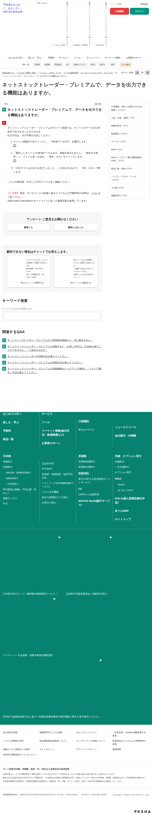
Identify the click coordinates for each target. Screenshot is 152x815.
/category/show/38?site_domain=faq (147, 168)
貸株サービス (10, 498)
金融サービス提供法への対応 (16, 749)
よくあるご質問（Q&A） (27, 73)
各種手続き (119, 125)
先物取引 (119, 461)
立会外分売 (48, 463)
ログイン (139, 11)
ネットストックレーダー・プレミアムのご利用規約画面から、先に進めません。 (50, 340)
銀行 (113, 65)
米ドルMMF (122, 510)
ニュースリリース (125, 427)
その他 (117, 188)
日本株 (37, 65)
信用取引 (7, 467)
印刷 (99, 104)
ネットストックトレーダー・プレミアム (97, 73)
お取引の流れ (49, 502)
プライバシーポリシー (86, 749)
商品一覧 (25, 65)
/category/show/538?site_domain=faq (147, 149)
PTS (5, 503)
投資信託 (58, 65)
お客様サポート (134, 57)
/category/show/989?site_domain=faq (147, 195)
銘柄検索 (144, 4)
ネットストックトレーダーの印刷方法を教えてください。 (38, 356)
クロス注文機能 (50, 492)
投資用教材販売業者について (52, 741)
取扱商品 (119, 133)
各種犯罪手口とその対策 (50, 732)
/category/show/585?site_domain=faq (147, 108)
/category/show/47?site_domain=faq (147, 134)
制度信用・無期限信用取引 (18, 472)
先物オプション (79, 65)
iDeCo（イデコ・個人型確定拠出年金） (126, 159)
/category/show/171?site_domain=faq (147, 141)
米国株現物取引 (86, 461)
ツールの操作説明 (71, 73)
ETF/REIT (47, 469)
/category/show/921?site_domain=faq (147, 118)
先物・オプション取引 (128, 456)
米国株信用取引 (86, 467)
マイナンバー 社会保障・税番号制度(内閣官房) (28, 655)
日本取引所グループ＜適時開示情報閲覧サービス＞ (30, 594)
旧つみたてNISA (125, 490)
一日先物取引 (122, 467)
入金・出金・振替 (122, 118)
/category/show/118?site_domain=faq (147, 126)
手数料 (51, 57)
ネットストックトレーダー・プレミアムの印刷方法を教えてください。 (45, 362)
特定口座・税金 (121, 168)
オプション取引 (123, 472)
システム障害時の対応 (13, 741)
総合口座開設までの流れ (55, 497)
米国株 (47, 65)
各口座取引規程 (10, 732)
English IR (100, 45)
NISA (93, 65)
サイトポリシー (46, 749)
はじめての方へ (16, 57)
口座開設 (119, 11)
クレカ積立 (125, 65)
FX (67, 65)
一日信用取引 (12, 484)
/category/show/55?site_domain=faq (147, 178)
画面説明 (119, 195)
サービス (63, 57)
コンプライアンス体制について (90, 741)
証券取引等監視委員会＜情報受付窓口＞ (87, 594)
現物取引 (7, 461)
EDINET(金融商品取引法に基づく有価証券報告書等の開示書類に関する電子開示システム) (51, 716)
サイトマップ (123, 519)
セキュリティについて (86, 732)
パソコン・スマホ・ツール (50, 73)
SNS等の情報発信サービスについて (19, 754)
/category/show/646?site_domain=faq (147, 159)
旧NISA (121, 484)
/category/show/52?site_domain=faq (147, 188)
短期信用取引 (12, 478)
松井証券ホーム (8, 73)
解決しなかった (76, 227)
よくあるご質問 (59, 45)
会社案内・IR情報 (80, 45)
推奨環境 (117, 749)
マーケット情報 (112, 57)
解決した (28, 227)
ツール (77, 57)
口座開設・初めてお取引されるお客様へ (126, 108)
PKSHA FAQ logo (143, 812)
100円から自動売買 (88, 494)
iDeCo (102, 65)
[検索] (135, 4)
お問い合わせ (42, 3)
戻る (6, 104)
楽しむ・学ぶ (35, 57)
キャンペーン (93, 57)
